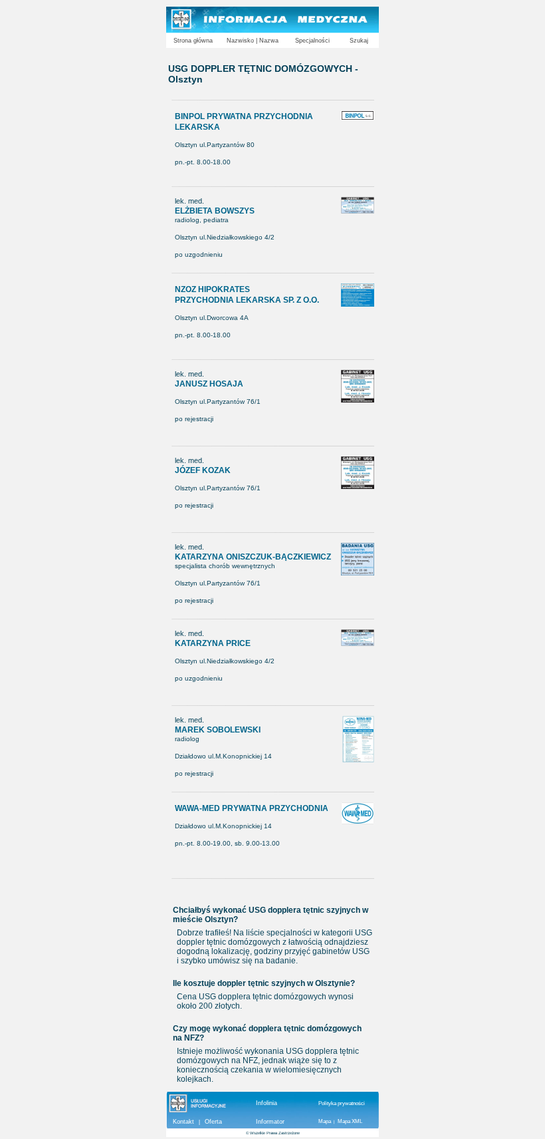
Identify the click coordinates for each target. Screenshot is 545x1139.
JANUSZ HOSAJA (209, 384)
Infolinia (266, 1103)
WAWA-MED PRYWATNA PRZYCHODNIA (251, 808)
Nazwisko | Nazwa (252, 40)
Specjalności (312, 40)
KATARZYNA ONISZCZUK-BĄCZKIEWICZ (253, 557)
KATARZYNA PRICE (213, 643)
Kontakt (183, 1121)
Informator (270, 1121)
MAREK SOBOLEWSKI (218, 729)
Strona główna (193, 40)
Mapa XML (350, 1121)
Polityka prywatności (341, 1103)
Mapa (324, 1121)
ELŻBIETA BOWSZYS (215, 211)
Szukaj (359, 40)
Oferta (213, 1121)
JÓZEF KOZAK (203, 470)
